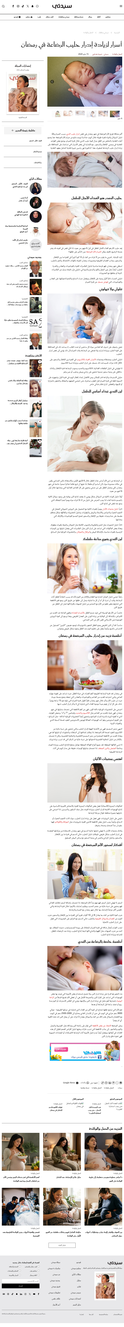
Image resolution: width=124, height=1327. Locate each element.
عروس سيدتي (76, 1293)
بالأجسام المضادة (78, 613)
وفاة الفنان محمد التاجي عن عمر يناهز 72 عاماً (17, 339)
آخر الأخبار (56, 1305)
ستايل (79, 1281)
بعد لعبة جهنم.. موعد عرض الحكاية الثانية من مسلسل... (17, 362)
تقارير (79, 1287)
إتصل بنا (82, 1314)
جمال (90, 17)
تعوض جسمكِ (102, 282)
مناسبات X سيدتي (54, 1268)
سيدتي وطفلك (63, 17)
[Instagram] (18, 6)
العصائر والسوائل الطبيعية (105, 919)
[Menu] (121, 6)
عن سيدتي (56, 1274)
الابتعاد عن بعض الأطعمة (102, 1026)
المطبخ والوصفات (13, 1271)
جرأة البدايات (38, 162)
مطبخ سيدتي (76, 1268)
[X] (27, 6)
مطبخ (27, 17)
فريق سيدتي (55, 1287)
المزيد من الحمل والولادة (105, 1129)
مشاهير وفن (33, 1271)
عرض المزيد (62, 1245)
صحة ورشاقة (78, 17)
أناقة (99, 17)
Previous (117, 81)
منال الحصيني (23, 243)
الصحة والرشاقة (13, 1266)
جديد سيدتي (34, 257)
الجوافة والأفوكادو (62, 822)
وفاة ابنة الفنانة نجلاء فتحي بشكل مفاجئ (18, 382)
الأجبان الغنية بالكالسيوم (86, 359)
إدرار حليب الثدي (73, 134)
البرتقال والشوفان (83, 532)
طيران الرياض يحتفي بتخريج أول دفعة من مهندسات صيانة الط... (17, 303)
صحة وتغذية (85, 1088)
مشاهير (108, 17)
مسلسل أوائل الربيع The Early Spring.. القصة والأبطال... (18, 402)
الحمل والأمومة (13, 1275)
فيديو (15, 17)
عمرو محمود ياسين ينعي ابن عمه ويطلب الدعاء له (17, 285)
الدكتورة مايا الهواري (21, 214)
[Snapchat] (32, 6)
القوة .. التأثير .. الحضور (35, 141)
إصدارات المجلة (23, 66)
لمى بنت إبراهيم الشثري (20, 186)
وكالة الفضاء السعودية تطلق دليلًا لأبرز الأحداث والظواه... (16, 321)
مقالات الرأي (35, 179)
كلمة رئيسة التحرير (25, 130)
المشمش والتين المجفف (107, 748)
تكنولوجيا (25, 298)
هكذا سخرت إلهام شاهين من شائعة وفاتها (16, 422)
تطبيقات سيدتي (54, 1293)
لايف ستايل (49, 17)
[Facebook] (13, 6)
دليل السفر (77, 1305)
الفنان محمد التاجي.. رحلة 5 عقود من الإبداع (16, 267)
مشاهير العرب (23, 262)
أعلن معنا (91, 1314)
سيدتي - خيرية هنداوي (100, 54)
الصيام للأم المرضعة (93, 252)
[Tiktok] (22, 6)
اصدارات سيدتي (75, 1299)
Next (52, 81)
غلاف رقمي (56, 1299)
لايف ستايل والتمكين (31, 1266)
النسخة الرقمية (23, 117)
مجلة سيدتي (55, 1262)
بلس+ (39, 17)
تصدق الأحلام (37, 151)
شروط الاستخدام (118, 1314)
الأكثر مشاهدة (33, 356)
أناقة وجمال (33, 1275)
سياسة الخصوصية (103, 1314)
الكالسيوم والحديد (82, 713)
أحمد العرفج (24, 231)
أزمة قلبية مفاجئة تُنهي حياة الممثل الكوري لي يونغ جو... (17, 442)
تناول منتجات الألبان (110, 509)
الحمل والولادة (117, 54)
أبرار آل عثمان (23, 200)
